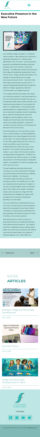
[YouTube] (23, 417)
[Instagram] (17, 417)
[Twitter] (29, 417)
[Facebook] (10, 417)
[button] (29, 5)
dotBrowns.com (32, 427)
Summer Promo (10, 346)
